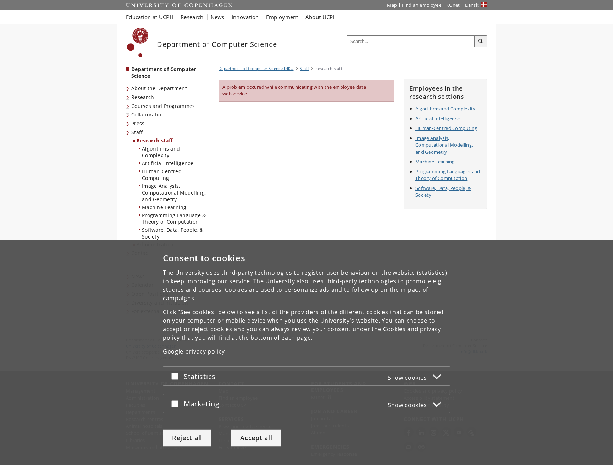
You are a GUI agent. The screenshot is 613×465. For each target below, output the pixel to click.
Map (392, 5)
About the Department (159, 88)
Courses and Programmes (163, 106)
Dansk (472, 5)
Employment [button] (282, 17)
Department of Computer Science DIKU (256, 68)
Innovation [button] (245, 17)
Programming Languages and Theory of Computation (447, 175)
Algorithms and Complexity (161, 152)
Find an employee (421, 5)
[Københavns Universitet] (138, 42)
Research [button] (192, 17)
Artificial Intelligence (167, 163)
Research (142, 97)
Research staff (154, 140)
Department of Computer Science (163, 72)
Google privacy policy (194, 351)
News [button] (218, 17)
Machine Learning (164, 207)
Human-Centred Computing (162, 174)
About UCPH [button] (321, 17)
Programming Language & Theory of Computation (174, 218)
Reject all (187, 437)
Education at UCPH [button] (149, 17)
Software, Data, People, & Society (173, 233)
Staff (137, 132)
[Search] (480, 41)
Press (138, 123)
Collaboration (148, 114)
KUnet (453, 5)
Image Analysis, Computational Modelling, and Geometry (174, 192)
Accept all (256, 437)
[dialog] (306, 352)
